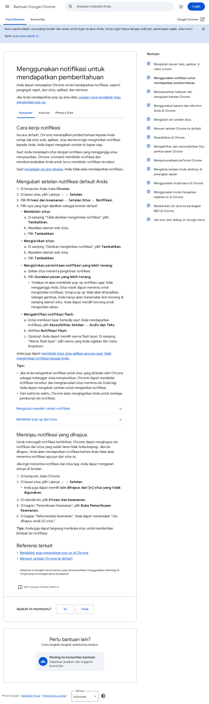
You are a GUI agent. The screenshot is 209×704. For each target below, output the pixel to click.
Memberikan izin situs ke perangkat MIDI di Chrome (177, 208)
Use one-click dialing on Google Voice (179, 220)
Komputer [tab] (26, 113)
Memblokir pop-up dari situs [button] (36, 419)
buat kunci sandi (24, 36)
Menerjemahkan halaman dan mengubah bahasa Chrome (173, 94)
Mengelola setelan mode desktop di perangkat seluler (178, 172)
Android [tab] (44, 113)
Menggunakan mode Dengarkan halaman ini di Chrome (175, 194)
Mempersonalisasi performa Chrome (178, 160)
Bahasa (80, 690)
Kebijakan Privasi (30, 695)
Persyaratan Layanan (55, 695)
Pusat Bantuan (15, 19)
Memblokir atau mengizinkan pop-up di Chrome (54, 553)
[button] (7, 6)
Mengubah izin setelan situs (172, 119)
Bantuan (153, 54)
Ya (65, 609)
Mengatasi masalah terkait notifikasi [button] (43, 409)
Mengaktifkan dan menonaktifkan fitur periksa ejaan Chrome (179, 149)
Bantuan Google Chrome (34, 6)
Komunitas (38, 19)
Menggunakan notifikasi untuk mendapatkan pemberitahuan (174, 80)
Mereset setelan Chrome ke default (46, 559)
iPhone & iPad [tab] (64, 113)
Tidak (84, 609)
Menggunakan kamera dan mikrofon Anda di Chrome (178, 108)
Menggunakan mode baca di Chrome (178, 183)
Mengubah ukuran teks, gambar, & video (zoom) (177, 66)
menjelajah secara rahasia (43, 169)
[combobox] (125, 6)
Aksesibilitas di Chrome (169, 137)
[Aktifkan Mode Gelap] (103, 696)
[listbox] (84, 696)
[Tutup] (203, 29)
